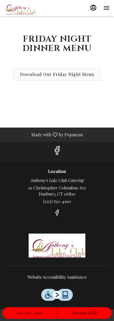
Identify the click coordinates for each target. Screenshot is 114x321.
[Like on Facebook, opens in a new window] (57, 151)
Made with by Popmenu (43, 134)
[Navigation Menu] (106, 7)
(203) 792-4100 (57, 201)
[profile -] (93, 8)
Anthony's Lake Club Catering (57, 245)
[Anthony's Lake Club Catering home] (28, 8)
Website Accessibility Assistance (57, 277)
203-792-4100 (29, 313)
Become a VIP (85, 313)
